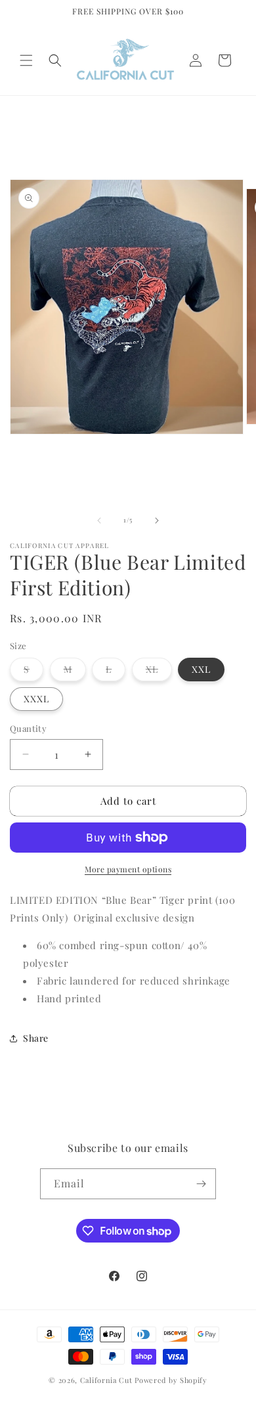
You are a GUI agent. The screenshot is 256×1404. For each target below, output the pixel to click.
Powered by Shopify (171, 1380)
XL (159, 671)
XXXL (36, 698)
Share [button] (36, 1038)
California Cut (107, 1380)
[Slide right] (156, 520)
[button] (26, 60)
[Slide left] (99, 520)
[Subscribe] (200, 1183)
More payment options (128, 869)
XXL (201, 669)
